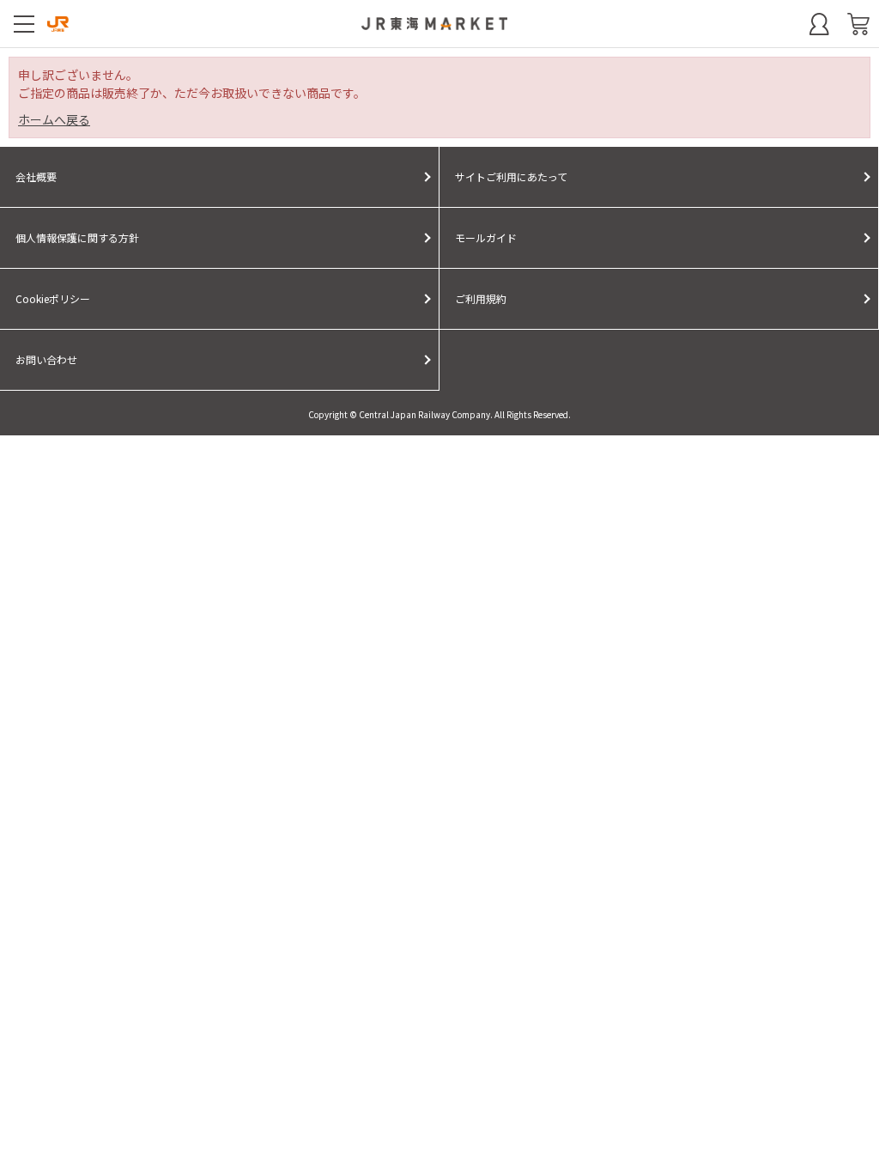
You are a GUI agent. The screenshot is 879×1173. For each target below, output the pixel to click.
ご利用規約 (480, 298)
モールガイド (486, 237)
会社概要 (36, 176)
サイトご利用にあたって (511, 176)
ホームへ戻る (54, 119)
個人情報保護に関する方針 (77, 237)
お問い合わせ (46, 359)
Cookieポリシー (52, 298)
